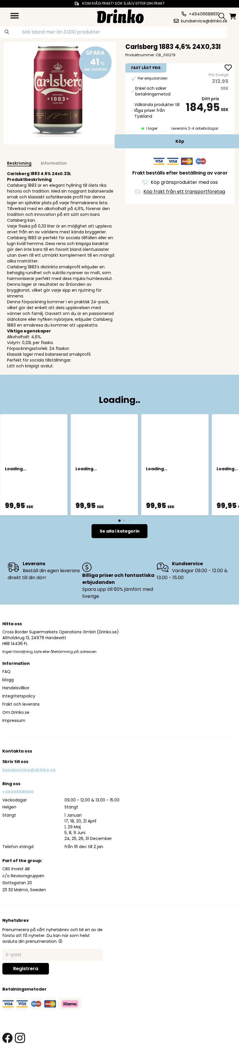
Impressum (13, 720)
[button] (60, 941)
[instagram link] (20, 1038)
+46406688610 (18, 792)
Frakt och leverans (21, 704)
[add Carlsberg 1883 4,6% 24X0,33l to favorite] (228, 68)
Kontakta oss (17, 751)
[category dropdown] (14, 16)
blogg (8, 680)
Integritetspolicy (18, 696)
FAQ (6, 671)
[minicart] (233, 16)
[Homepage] (120, 15)
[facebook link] (7, 1038)
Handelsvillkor (15, 688)
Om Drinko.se (15, 712)
